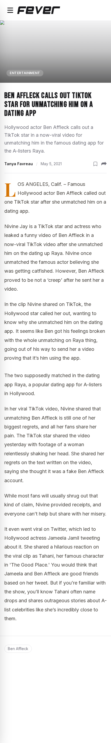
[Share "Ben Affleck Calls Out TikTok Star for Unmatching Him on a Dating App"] (104, 164)
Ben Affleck (18, 648)
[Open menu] (10, 10)
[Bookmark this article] (95, 164)
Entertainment (25, 73)
